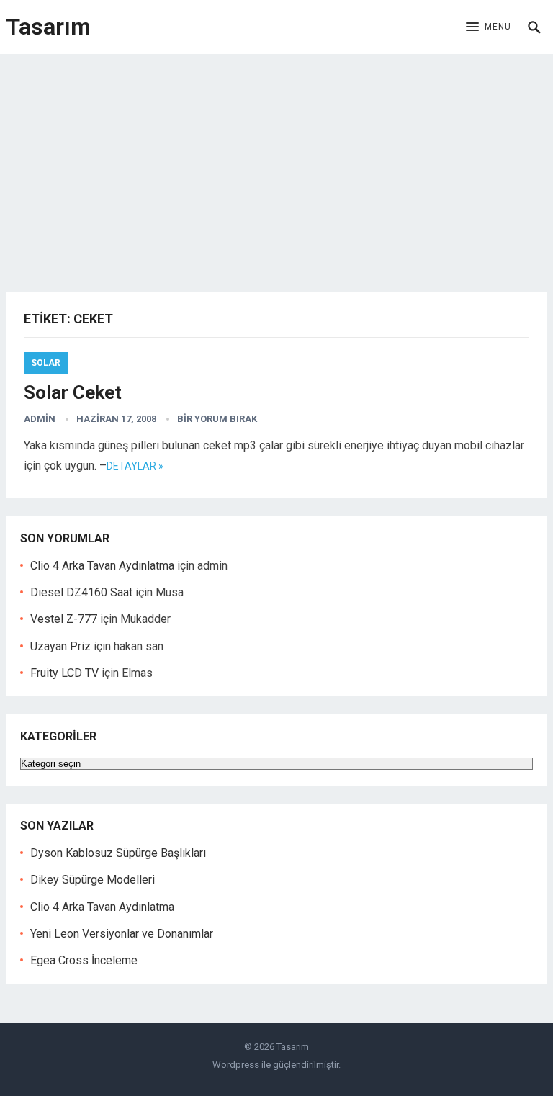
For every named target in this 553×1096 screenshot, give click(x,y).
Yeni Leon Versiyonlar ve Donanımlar (121, 933)
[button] (488, 27)
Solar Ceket (73, 392)
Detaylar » (135, 466)
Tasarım (48, 26)
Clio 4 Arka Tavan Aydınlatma (102, 565)
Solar (45, 363)
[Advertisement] (276, 162)
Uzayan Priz (60, 646)
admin (39, 418)
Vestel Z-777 (63, 619)
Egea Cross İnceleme (84, 960)
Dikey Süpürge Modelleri (92, 879)
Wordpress (235, 1064)
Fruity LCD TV (64, 673)
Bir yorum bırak (217, 418)
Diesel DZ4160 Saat (81, 592)
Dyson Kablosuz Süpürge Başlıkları (118, 853)
